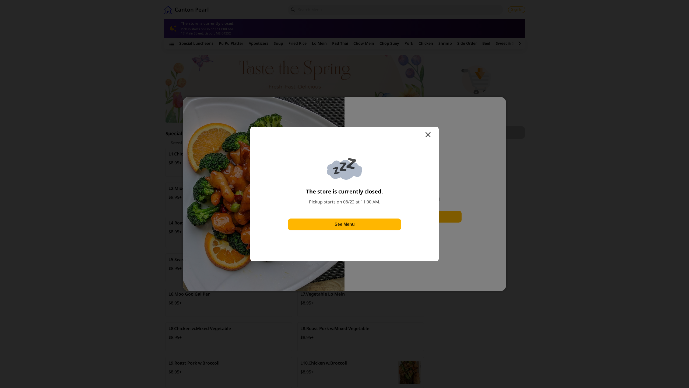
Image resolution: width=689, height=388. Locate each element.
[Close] (428, 134)
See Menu (345, 224)
